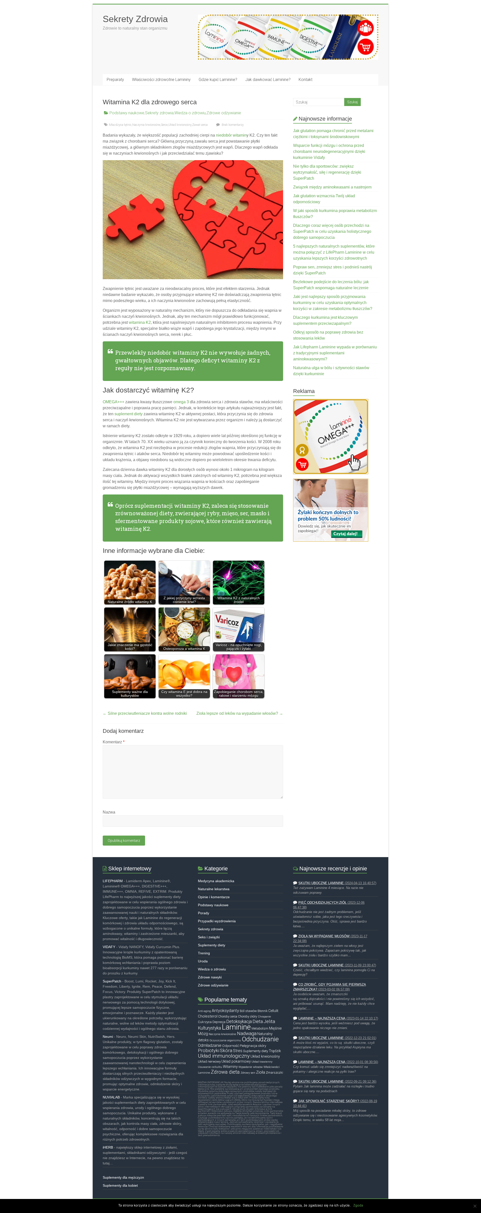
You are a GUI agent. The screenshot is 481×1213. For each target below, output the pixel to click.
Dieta (258, 1021)
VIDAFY (109, 947)
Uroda (203, 961)
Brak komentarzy (232, 125)
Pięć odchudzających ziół (322, 902)
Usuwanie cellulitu (210, 1067)
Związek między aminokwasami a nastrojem (332, 187)
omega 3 (181, 402)
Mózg (203, 1033)
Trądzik (275, 1051)
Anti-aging (204, 1011)
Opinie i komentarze (214, 897)
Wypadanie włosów (250, 1067)
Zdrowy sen (248, 1072)
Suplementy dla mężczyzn (123, 1177)
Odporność (230, 1046)
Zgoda (358, 1205)
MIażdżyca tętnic (120, 125)
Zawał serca (200, 125)
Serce (164, 125)
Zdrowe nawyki (210, 977)
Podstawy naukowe (126, 113)
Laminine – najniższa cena (321, 1018)
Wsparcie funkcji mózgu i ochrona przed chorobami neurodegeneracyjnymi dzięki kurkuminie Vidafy (329, 151)
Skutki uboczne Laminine (321, 883)
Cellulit (273, 1011)
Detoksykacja (239, 1021)
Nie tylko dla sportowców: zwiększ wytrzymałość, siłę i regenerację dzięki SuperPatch (327, 172)
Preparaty (115, 79)
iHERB (108, 1147)
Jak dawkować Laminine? (268, 79)
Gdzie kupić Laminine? (218, 79)
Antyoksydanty (225, 1010)
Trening (204, 953)
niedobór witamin (231, 135)
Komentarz (114, 742)
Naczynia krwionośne (146, 125)
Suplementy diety (211, 945)
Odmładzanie (209, 1045)
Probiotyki (208, 1050)
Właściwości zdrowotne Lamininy (161, 79)
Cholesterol (207, 1016)
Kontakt (305, 79)
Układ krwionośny (179, 125)
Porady (203, 913)
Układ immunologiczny (224, 1056)
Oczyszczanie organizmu (225, 1040)
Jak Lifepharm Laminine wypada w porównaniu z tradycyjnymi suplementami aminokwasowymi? (335, 353)
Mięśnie (275, 1028)
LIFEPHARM (113, 881)
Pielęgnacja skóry (253, 1046)
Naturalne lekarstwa (213, 889)
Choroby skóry (247, 1016)
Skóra (226, 1050)
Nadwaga (247, 1033)
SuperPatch (112, 981)
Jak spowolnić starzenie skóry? (328, 1101)
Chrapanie (264, 1016)
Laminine (236, 1027)
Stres (237, 1051)
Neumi (108, 1037)
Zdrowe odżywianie (223, 113)
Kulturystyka (209, 1028)
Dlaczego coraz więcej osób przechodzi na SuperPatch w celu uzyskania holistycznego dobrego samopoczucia (332, 231)
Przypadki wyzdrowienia (217, 921)
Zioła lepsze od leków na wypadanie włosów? (239, 713)
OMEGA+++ (113, 402)
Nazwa (109, 812)
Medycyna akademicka (216, 881)
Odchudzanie (260, 1039)
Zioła (260, 1072)
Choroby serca (227, 1016)
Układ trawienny (262, 1061)
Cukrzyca (205, 1022)
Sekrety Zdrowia (135, 19)
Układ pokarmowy (236, 1061)
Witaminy (230, 1067)
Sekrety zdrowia (159, 113)
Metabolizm (260, 1028)
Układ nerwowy (209, 1061)
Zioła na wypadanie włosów (323, 936)
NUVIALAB (111, 1097)
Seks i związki (209, 937)
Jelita (269, 1021)
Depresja (218, 1022)
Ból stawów (248, 1011)
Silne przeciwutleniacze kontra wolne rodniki (145, 713)
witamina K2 (140, 322)
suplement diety (128, 414)
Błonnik (263, 1011)
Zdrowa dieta (225, 1072)
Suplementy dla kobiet (120, 1185)
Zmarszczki (274, 1072)
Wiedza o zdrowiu (190, 113)
